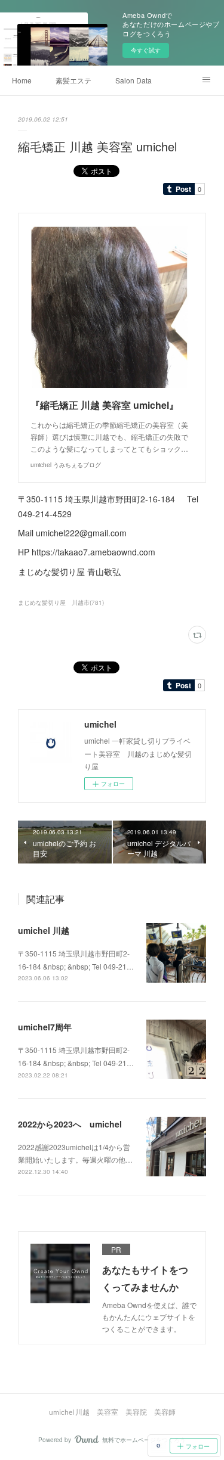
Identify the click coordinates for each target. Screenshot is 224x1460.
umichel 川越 (43, 930)
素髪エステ (73, 80)
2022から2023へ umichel (70, 1124)
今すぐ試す (146, 50)
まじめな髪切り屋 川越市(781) (61, 602)
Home (22, 80)
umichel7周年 (45, 1027)
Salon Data (133, 80)
